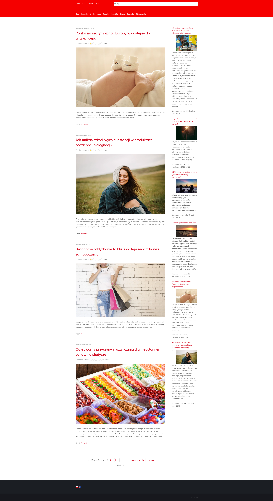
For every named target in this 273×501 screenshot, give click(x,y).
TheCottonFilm (87, 3)
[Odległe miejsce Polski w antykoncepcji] (120, 77)
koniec (151, 460)
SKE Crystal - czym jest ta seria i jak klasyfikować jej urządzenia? (184, 174)
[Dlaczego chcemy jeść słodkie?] (120, 393)
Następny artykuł (137, 460)
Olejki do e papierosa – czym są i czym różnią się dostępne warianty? (184, 121)
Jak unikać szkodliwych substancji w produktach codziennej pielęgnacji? (182, 345)
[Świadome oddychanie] (120, 290)
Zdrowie (84, 124)
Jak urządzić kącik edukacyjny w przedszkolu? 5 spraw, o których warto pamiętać (184, 30)
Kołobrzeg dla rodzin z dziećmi (184, 223)
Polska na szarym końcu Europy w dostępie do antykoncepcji (181, 284)
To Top (195, 497)
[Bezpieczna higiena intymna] (120, 184)
